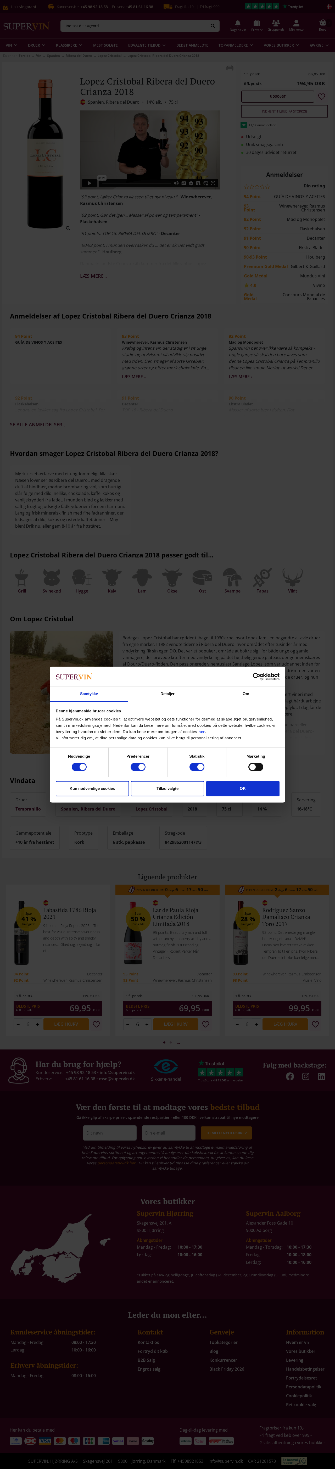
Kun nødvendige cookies (92, 788)
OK (243, 788)
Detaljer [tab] (167, 694)
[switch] (138, 767)
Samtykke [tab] (89, 694)
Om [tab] (246, 694)
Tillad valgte (167, 788)
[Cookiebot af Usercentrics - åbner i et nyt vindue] (257, 676)
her (201, 732)
